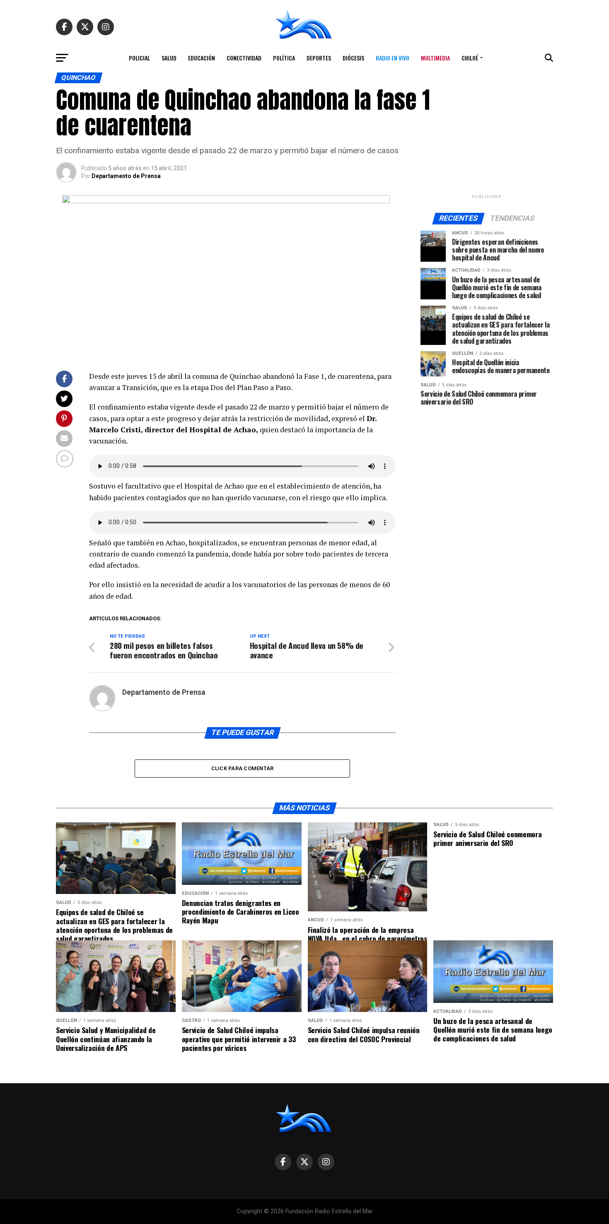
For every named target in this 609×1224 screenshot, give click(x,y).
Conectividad (244, 57)
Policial (139, 57)
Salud (169, 57)
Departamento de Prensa (126, 176)
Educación (201, 57)
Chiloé (470, 57)
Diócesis (353, 57)
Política (284, 57)
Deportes (319, 57)
